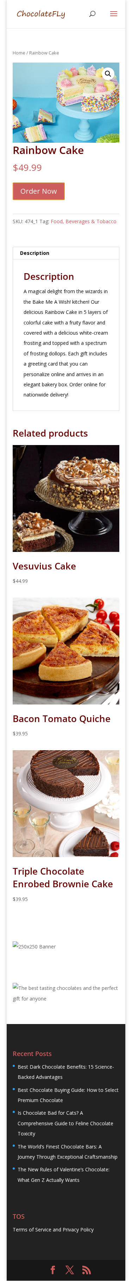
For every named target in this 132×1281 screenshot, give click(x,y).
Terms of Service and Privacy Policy (53, 1229)
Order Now (38, 191)
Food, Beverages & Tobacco (84, 221)
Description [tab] (34, 253)
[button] (108, 73)
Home (19, 53)
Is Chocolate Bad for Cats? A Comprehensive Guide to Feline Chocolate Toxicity (65, 1123)
